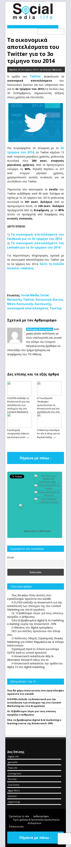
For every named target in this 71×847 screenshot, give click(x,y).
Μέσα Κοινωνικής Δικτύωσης (29, 304)
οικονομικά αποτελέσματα (27, 308)
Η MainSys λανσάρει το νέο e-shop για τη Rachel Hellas (48, 434)
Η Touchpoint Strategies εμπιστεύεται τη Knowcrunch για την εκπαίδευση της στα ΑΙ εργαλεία (48, 407)
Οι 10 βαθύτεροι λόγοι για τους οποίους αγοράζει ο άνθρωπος (31, 713)
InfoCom (12, 796)
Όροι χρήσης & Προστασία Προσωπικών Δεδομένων (36, 821)
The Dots (12, 779)
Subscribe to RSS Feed (37, 531)
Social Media (30, 295)
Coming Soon (14, 773)
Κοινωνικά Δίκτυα (49, 299)
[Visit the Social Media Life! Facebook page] (47, 481)
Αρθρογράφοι (41, 816)
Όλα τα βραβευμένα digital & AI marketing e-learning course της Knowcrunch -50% (34, 721)
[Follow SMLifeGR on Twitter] (47, 488)
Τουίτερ (56, 308)
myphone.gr (14, 801)
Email (10, 557)
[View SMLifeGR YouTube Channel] (47, 502)
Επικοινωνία (16, 826)
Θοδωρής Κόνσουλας (39, 329)
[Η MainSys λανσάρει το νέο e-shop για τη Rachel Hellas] (49, 426)
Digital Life (13, 756)
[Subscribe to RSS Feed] (21, 531)
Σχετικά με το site (19, 816)
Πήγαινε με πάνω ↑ (36, 458)
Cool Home (13, 784)
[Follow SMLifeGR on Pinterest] (47, 495)
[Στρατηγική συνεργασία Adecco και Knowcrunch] (19, 426)
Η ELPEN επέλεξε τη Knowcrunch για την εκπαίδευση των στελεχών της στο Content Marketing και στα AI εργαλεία (18, 407)
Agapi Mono (14, 790)
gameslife (13, 762)
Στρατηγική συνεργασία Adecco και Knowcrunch (18, 434)
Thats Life (12, 767)
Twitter (28, 299)
